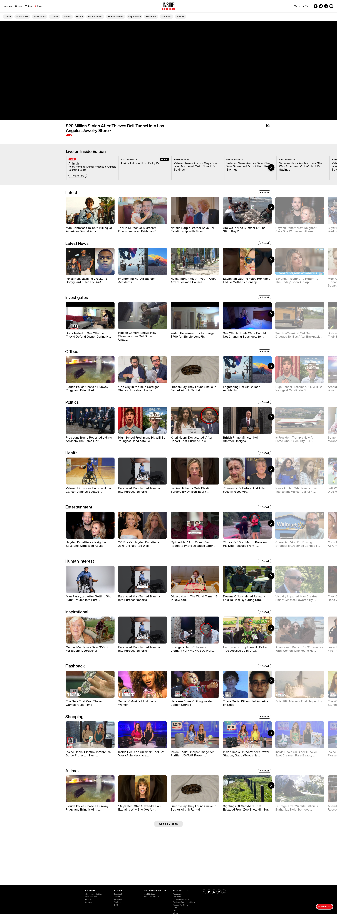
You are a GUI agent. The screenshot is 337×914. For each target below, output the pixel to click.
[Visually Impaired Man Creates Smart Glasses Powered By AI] (299, 579)
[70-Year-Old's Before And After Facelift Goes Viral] (247, 471)
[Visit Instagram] (214, 892)
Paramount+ (178, 894)
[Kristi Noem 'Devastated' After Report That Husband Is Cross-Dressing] (195, 420)
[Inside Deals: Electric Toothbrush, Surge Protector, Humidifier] (90, 734)
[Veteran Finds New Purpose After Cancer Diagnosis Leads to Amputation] (90, 471)
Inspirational (134, 16)
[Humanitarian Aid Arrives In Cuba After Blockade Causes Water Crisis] (195, 261)
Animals (180, 16)
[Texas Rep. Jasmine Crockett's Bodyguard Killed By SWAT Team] (90, 261)
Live (39, 6)
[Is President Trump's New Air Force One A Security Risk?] (299, 420)
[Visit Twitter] (209, 892)
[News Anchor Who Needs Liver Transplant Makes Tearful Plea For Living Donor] (299, 471)
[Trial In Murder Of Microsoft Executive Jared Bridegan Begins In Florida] (142, 210)
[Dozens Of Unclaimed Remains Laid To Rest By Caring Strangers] (247, 579)
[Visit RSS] (223, 892)
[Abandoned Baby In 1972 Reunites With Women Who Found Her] (299, 630)
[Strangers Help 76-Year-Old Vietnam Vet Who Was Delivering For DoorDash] (195, 630)
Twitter (117, 896)
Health (79, 16)
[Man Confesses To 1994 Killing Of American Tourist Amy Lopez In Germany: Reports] (90, 210)
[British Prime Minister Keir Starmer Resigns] (247, 420)
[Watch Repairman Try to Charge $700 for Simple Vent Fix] (195, 315)
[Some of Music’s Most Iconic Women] (142, 684)
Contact (88, 902)
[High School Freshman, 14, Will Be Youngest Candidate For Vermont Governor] (299, 369)
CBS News (177, 896)
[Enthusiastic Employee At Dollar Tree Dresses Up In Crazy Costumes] (247, 630)
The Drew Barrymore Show (184, 902)
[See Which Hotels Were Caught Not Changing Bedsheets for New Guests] (247, 315)
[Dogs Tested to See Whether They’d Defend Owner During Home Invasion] (90, 315)
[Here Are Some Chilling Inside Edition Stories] (195, 684)
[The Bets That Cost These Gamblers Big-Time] (90, 684)
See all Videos (168, 823)
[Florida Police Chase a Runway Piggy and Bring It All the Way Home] (90, 369)
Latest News (22, 16)
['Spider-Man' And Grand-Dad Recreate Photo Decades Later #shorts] (195, 525)
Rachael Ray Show (180, 905)
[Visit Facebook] (204, 892)
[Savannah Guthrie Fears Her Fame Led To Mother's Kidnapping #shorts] (247, 261)
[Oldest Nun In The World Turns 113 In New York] (195, 579)
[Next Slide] (271, 167)
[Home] (168, 6)
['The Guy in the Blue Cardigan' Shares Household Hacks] (142, 369)
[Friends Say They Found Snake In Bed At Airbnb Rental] (195, 369)
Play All (265, 192)
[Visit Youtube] (218, 892)
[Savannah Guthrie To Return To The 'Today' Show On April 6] (299, 261)
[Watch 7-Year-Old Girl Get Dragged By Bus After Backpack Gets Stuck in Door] (299, 315)
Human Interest (115, 16)
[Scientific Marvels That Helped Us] (299, 684)
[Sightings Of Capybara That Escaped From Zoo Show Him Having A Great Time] (247, 788)
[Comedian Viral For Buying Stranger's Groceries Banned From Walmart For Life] (299, 525)
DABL (175, 907)
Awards (88, 899)
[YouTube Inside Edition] (331, 6)
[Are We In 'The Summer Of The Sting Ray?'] (247, 210)
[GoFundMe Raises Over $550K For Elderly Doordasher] (90, 630)
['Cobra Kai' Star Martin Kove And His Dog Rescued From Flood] (247, 525)
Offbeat (55, 16)
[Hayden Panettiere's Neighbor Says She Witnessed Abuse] (299, 210)
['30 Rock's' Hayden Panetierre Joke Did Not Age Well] (142, 525)
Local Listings (149, 894)
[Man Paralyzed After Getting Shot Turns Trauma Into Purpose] (90, 579)
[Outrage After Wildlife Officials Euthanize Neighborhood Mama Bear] (299, 788)
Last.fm (176, 910)
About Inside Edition (93, 894)
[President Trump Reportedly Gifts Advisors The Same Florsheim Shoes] (90, 420)
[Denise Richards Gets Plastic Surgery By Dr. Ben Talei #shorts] (195, 471)
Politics (67, 16)
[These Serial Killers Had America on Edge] (247, 684)
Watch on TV (301, 6)
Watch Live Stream (151, 896)
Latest (8, 16)
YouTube (117, 902)
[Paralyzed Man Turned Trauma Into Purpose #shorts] (142, 471)
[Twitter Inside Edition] (321, 6)
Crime (18, 6)
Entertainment (95, 16)
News (7, 6)
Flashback (151, 16)
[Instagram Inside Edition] (326, 6)
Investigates (40, 16)
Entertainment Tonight (182, 899)
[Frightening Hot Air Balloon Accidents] (142, 261)
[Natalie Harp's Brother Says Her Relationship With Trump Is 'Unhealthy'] (195, 210)
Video (28, 6)
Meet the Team (91, 896)
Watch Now (78, 175)
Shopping (166, 16)
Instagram (118, 899)
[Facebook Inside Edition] (316, 6)
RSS (116, 905)
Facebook (118, 894)
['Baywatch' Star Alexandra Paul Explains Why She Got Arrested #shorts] (142, 788)
